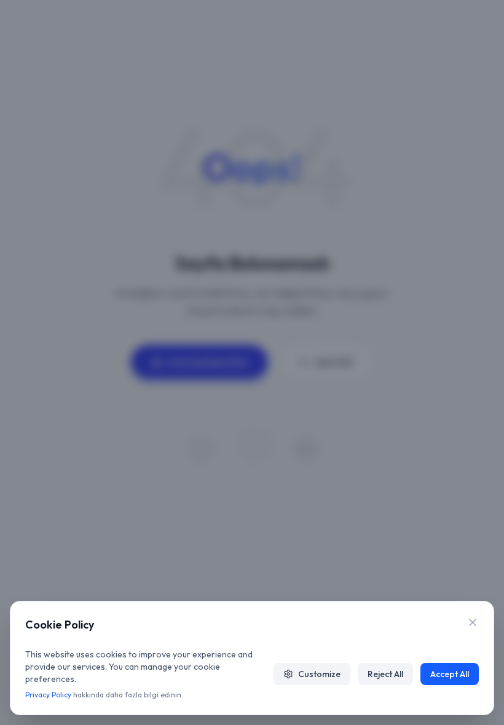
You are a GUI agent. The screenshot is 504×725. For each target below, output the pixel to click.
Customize (319, 674)
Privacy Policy (48, 694)
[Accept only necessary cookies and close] (473, 622)
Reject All (385, 674)
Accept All (449, 674)
